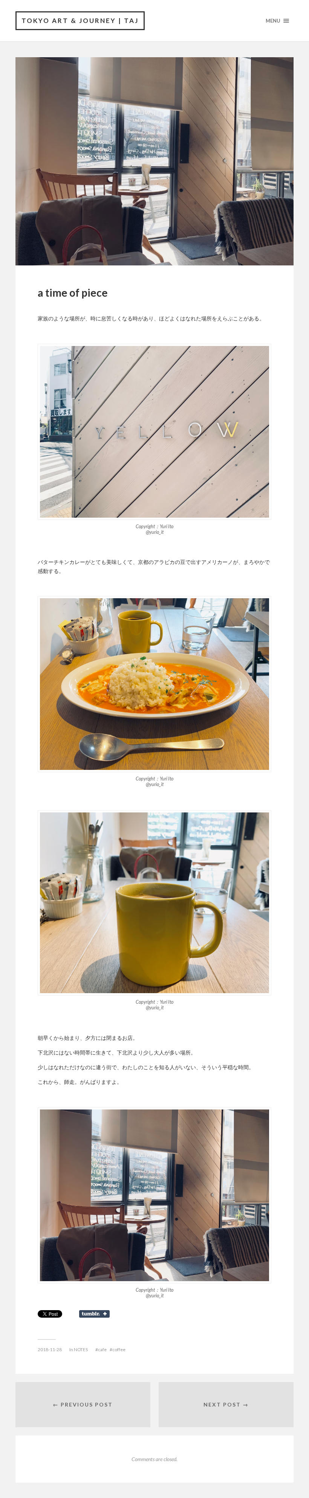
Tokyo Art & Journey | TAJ (80, 20)
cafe (102, 1349)
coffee (118, 1349)
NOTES (81, 1349)
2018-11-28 (50, 1349)
